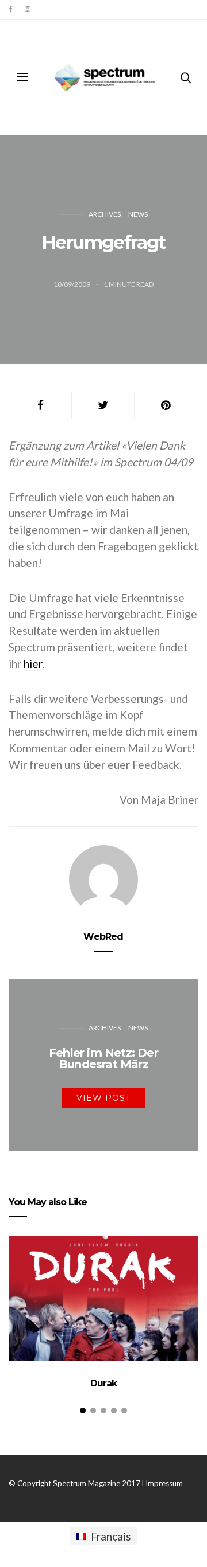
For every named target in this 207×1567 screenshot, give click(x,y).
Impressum (164, 1483)
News (138, 214)
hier (33, 663)
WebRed (103, 936)
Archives (105, 214)
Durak (103, 1383)
